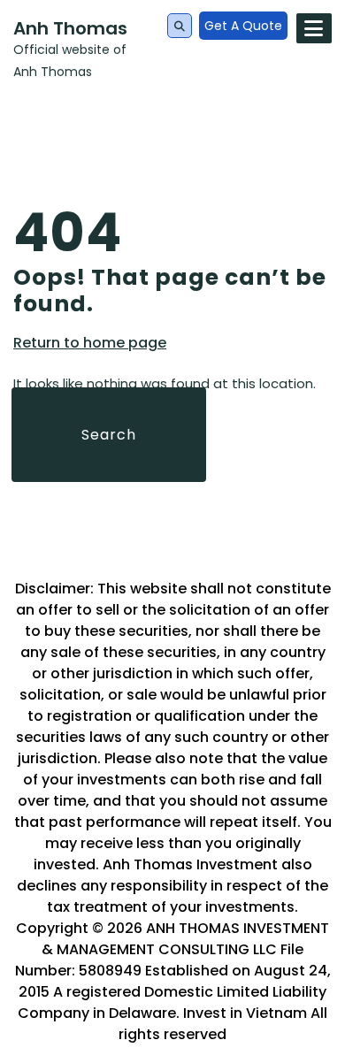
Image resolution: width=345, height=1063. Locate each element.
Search (108, 434)
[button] (179, 26)
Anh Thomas (70, 28)
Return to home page (89, 343)
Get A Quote (243, 25)
